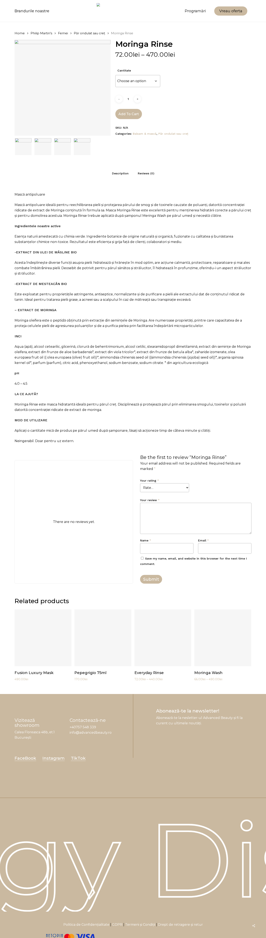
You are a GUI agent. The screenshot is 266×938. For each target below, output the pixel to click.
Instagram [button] (53, 758)
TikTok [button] (78, 758)
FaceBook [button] (25, 758)
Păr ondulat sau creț (89, 33)
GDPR (117, 925)
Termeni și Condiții (140, 925)
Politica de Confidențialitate (86, 925)
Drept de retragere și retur (180, 925)
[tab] (120, 173)
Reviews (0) (146, 173)
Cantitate (124, 70)
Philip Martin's (41, 33)
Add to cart (128, 114)
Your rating (149, 480)
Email (203, 540)
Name (145, 540)
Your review (150, 500)
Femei (63, 33)
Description (120, 173)
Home (20, 33)
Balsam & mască (144, 133)
